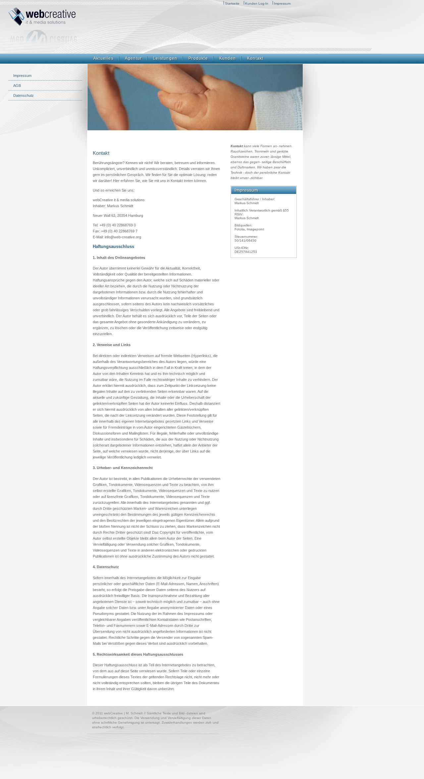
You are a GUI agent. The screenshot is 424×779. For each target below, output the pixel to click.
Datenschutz (23, 95)
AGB (17, 86)
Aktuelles (103, 58)
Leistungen (165, 58)
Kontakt (255, 58)
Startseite (232, 3)
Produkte (198, 58)
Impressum (282, 3)
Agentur (133, 58)
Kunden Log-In (256, 3)
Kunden (227, 58)
